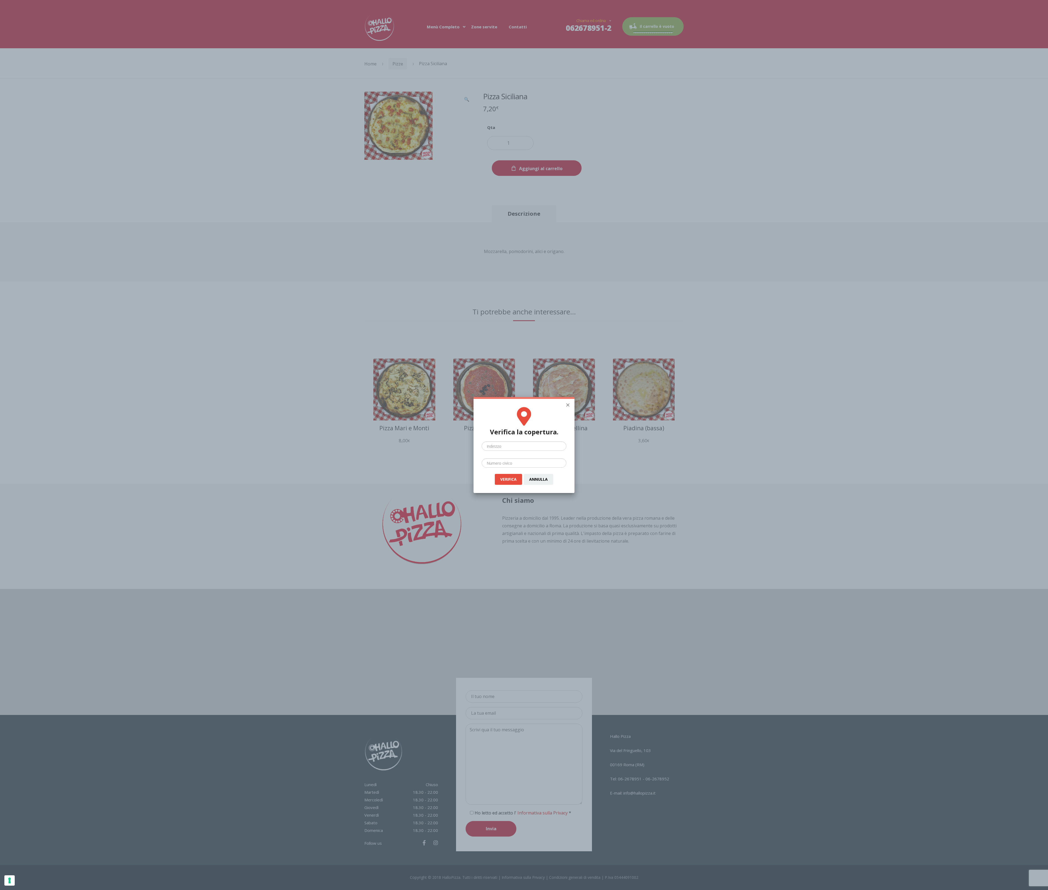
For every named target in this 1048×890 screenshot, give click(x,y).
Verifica (508, 479)
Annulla (538, 479)
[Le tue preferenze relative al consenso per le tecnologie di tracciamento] (9, 880)
